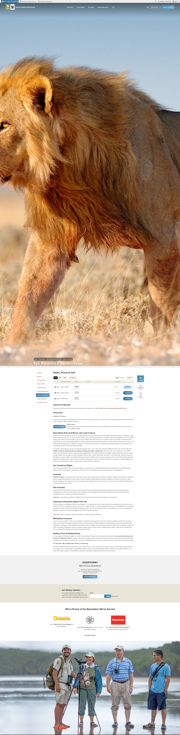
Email (91, 593)
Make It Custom (59, 427)
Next (107, 596)
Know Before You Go (42, 402)
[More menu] (113, 7)
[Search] (147, 7)
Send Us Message (90, 577)
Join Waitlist (129, 387)
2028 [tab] (65, 377)
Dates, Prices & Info (67, 359)
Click (73, 428)
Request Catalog (167, 7)
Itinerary (39, 376)
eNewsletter (154, 7)
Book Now (129, 393)
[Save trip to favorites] (85, 362)
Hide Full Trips (122, 377)
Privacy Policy (115, 596)
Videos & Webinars (42, 399)
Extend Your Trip (41, 384)
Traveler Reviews (41, 387)
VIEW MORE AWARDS (90, 635)
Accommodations (41, 380)
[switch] (116, 378)
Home (35, 359)
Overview (39, 373)
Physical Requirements (43, 391)
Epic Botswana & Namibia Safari (54, 359)
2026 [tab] (55, 377)
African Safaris (42, 359)
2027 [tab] (60, 377)
